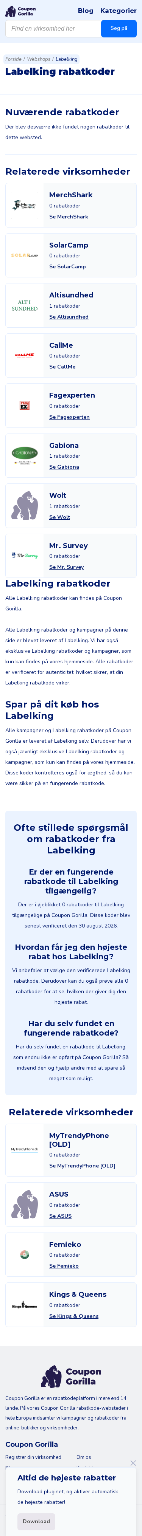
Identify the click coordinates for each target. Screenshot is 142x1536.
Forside (13, 59)
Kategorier (118, 10)
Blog (86, 10)
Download (36, 1521)
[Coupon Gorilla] (20, 11)
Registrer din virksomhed (33, 1457)
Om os (83, 1457)
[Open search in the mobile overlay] (71, 28)
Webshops (38, 59)
